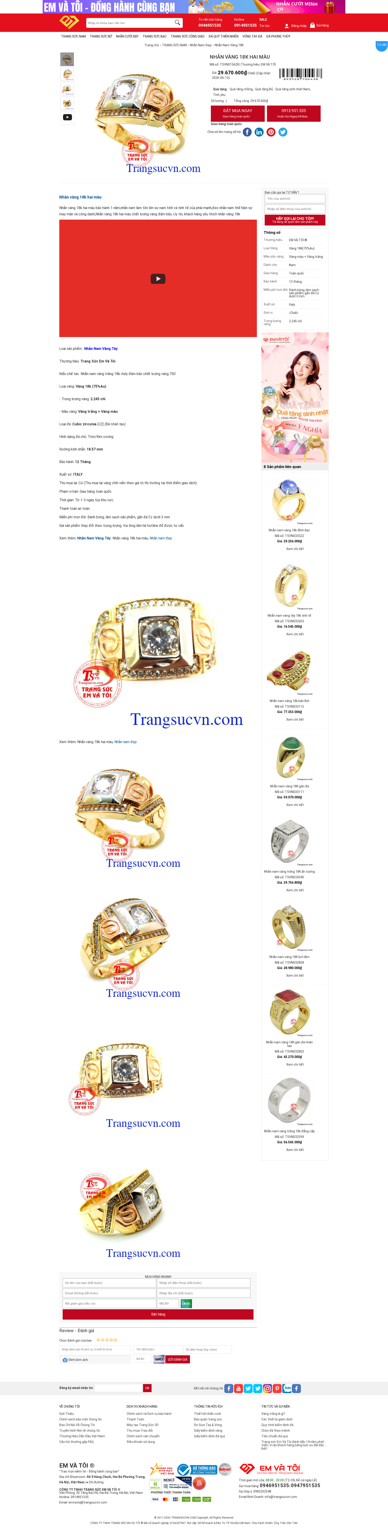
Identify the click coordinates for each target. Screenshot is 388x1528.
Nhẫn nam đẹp (161, 538)
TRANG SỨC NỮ (101, 36)
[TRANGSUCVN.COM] (69, 27)
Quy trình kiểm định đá (277, 1425)
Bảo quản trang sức (208, 1419)
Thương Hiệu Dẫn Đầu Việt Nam (82, 1436)
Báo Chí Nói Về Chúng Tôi (77, 1425)
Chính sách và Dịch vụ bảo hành (149, 1413)
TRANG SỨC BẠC (155, 36)
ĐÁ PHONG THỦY (278, 36)
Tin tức (264, 26)
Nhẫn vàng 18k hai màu (80, 197)
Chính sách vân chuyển (143, 1436)
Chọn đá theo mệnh (275, 1430)
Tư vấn (382, 44)
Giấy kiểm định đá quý (209, 1436)
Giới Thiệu (66, 1413)
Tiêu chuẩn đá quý (274, 1436)
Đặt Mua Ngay (237, 113)
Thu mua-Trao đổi (140, 1430)
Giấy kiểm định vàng (208, 1430)
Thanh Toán (135, 1419)
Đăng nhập (299, 26)
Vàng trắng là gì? (273, 1413)
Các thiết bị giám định (277, 1419)
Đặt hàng (158, 1314)
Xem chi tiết (295, 549)
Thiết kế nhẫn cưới (207, 1413)
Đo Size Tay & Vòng (208, 1425)
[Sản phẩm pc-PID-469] (295, 397)
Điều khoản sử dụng (141, 1442)
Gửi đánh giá (177, 1359)
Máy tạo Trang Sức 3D (143, 1425)
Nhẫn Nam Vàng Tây (94, 538)
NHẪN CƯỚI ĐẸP (127, 36)
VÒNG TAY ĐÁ (252, 36)
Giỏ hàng (320, 25)
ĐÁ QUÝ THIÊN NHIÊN (223, 36)
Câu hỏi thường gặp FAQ (76, 1442)
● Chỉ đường (95, 1482)
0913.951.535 (292, 113)
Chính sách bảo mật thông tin (80, 1419)
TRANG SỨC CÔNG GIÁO (188, 36)
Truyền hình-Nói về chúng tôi (79, 1430)
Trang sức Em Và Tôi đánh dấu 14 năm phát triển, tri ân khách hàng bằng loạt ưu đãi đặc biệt (292, 1445)
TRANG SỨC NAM (73, 36)
